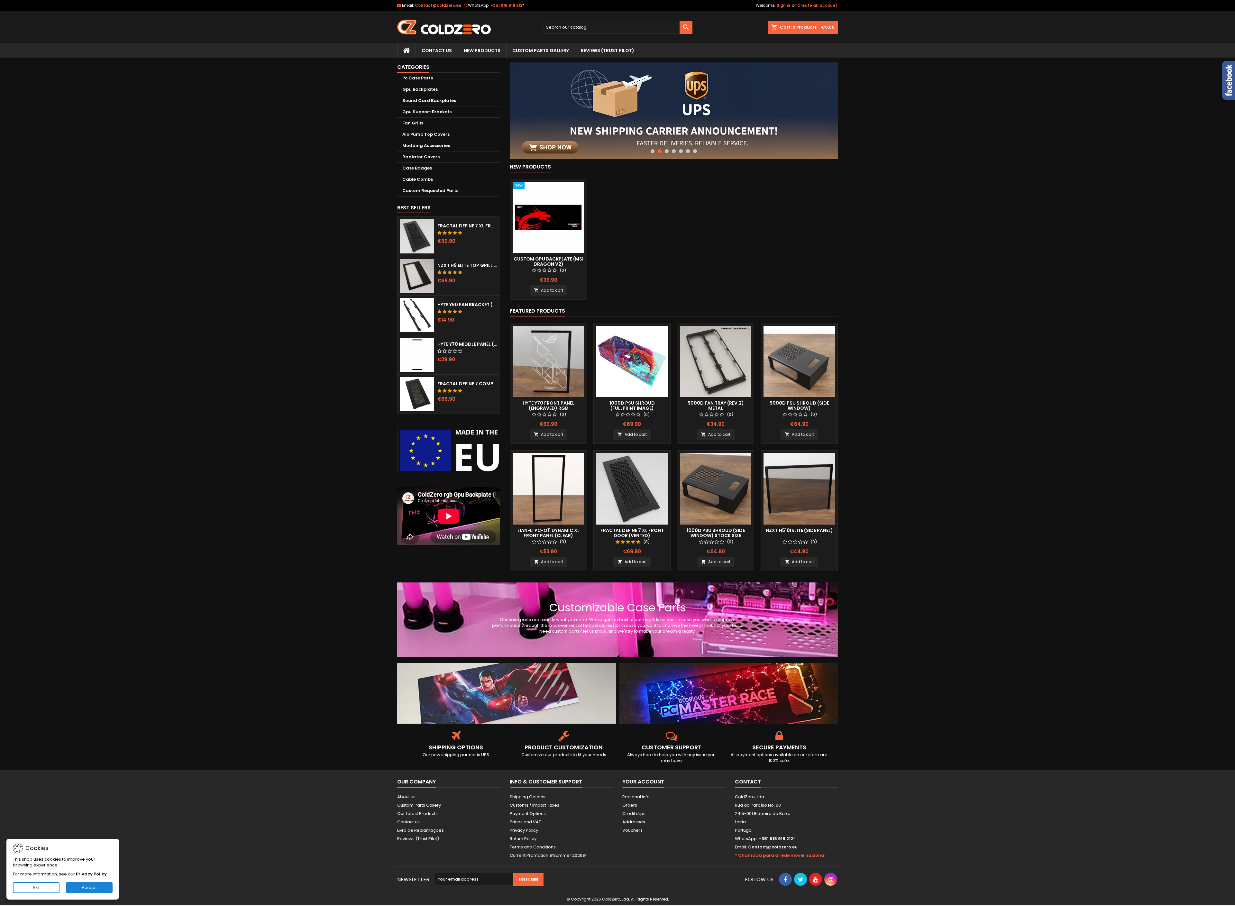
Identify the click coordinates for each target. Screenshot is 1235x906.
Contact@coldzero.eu (438, 5)
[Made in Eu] (448, 450)
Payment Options (528, 813)
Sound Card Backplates (429, 100)
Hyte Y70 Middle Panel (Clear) (467, 344)
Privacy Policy (524, 830)
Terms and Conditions (533, 847)
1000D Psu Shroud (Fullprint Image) (632, 405)
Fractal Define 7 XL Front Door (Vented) (467, 225)
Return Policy (523, 839)
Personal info (636, 797)
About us (406, 797)
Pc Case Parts (417, 78)
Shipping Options (527, 797)
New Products (482, 50)
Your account (643, 781)
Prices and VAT (525, 822)
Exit (36, 887)
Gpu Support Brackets (427, 112)
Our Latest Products (417, 813)
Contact (748, 781)
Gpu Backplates (420, 89)
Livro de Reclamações (420, 830)
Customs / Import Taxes (534, 805)
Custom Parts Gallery (540, 50)
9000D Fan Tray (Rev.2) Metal (716, 405)
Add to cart (548, 290)
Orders (629, 805)
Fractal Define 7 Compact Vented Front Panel (467, 383)
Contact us (408, 822)
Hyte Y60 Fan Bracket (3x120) (467, 304)
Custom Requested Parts (430, 191)
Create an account (817, 5)
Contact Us (437, 50)
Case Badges (417, 168)
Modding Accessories (426, 145)
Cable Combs (417, 179)
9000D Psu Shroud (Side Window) (799, 405)
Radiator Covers (421, 157)
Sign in (783, 5)
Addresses (633, 822)
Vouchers (632, 830)
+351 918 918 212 (507, 5)
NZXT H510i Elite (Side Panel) (799, 530)
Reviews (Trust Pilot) (418, 839)
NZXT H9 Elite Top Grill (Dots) (467, 265)
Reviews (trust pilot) (607, 50)
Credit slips (633, 813)
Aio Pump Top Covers (426, 134)
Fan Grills (412, 123)
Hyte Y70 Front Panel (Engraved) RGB (548, 405)
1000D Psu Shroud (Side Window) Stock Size (716, 533)
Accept (89, 887)
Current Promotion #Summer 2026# (548, 855)
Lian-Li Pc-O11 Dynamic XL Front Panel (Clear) (548, 533)
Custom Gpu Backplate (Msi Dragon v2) (548, 261)
